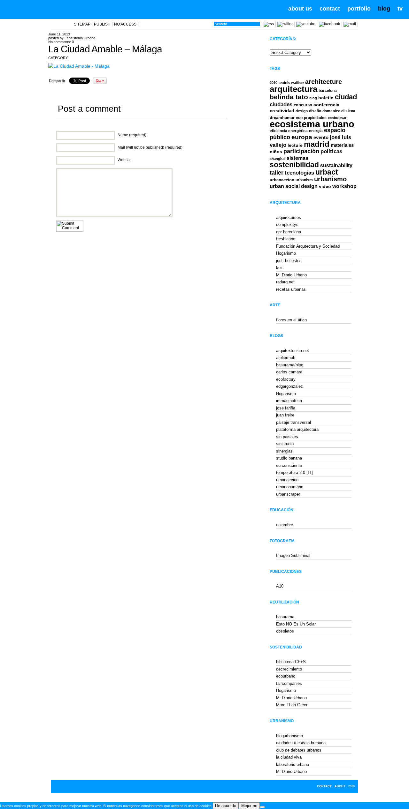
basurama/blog (289, 365)
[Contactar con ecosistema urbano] (349, 24)
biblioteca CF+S (291, 661)
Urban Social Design (294, 186)
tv (400, 8)
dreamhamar (282, 117)
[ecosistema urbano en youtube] (305, 24)
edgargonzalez (289, 386)
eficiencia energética (289, 131)
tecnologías (299, 173)
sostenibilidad (294, 165)
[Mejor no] (262, 807)
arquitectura (293, 89)
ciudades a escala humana (301, 742)
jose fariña (285, 408)
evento (320, 137)
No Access (125, 24)
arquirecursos (288, 217)
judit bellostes (289, 260)
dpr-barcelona (288, 231)
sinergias (284, 451)
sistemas (297, 158)
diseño (315, 111)
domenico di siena (338, 111)
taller (276, 172)
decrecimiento (289, 669)
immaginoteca (289, 400)
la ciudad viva (289, 757)
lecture (295, 145)
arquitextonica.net (292, 350)
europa (301, 137)
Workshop (344, 186)
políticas (331, 151)
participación (301, 151)
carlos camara (289, 372)
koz (279, 267)
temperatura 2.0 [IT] (294, 472)
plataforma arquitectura (297, 429)
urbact (326, 172)
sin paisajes (287, 436)
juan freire (285, 415)
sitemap (82, 24)
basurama (285, 616)
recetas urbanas (291, 289)
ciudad (346, 97)
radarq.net (285, 282)
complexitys (287, 224)
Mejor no (249, 805)
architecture (323, 81)
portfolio (359, 8)
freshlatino (285, 238)
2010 (273, 83)
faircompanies (289, 683)
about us (300, 8)
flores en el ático (291, 320)
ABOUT (340, 786)
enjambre (284, 524)
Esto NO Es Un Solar (296, 624)
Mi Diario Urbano (291, 275)
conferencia (326, 104)
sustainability (336, 165)
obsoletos (285, 631)
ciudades (281, 104)
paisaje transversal (293, 422)
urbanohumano (289, 486)
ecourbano (285, 676)
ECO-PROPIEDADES (311, 118)
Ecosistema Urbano (80, 38)
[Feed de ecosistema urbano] (269, 24)
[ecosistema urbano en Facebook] (329, 24)
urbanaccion (282, 179)
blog (384, 8)
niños (276, 151)
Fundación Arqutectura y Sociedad (308, 246)
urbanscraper (288, 494)
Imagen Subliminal (293, 555)
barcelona (328, 90)
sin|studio (285, 443)
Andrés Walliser (291, 83)
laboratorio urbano (292, 764)
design (302, 111)
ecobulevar (337, 118)
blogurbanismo (289, 735)
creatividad (282, 110)
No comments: (61, 42)
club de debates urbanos (298, 750)
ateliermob (285, 357)
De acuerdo (225, 805)
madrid (316, 144)
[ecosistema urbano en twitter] (285, 24)
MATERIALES (342, 145)
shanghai (277, 159)
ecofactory (286, 379)
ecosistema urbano (312, 124)
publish (102, 24)
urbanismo (330, 179)
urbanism (304, 180)
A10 (279, 586)
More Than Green (292, 704)
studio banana (289, 458)
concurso (303, 104)
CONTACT (324, 786)
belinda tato (289, 97)
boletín (326, 97)
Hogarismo (286, 253)
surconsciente (289, 465)
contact (330, 8)
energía (316, 131)
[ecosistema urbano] (42, 9)
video (325, 186)
